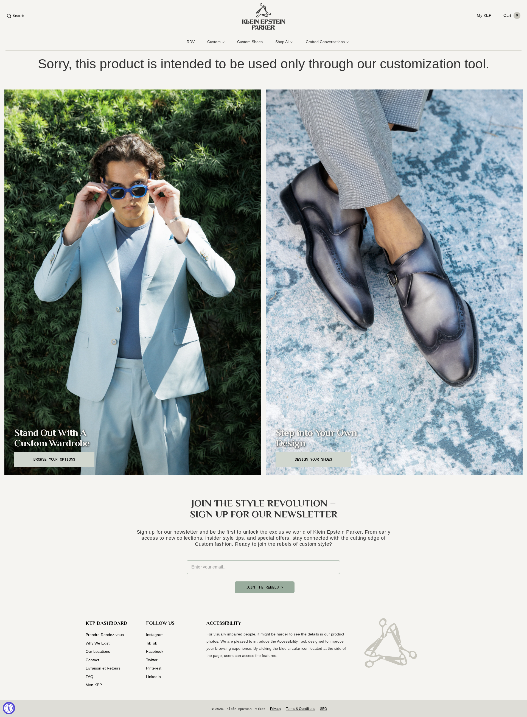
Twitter (152, 660)
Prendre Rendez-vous (105, 634)
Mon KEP (94, 685)
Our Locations (98, 651)
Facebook (154, 651)
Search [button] (18, 16)
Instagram (155, 634)
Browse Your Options (54, 459)
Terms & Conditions (300, 709)
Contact (92, 660)
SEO (323, 709)
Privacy (275, 709)
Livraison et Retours (103, 668)
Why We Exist (98, 643)
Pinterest (153, 668)
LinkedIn (153, 676)
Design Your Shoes (313, 459)
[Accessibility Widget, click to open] (9, 708)
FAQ (89, 676)
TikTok (151, 643)
